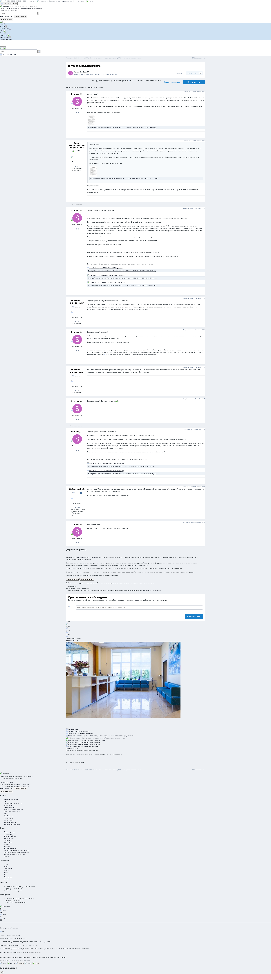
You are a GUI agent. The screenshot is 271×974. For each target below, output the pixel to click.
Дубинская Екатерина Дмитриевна (86, 557)
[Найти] (38, 13)
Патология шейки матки (12, 812)
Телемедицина (9, 877)
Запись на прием (6, 19)
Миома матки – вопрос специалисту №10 (102, 74)
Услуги (2, 26)
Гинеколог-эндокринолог (77, 302)
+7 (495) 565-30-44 (6, 16)
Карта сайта (4, 961)
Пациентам (4, 35)
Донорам (7, 879)
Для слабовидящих (10, 3)
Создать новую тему (172, 82)
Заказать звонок (20, 16)
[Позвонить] (1, 48)
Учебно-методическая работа (14, 855)
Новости (7, 840)
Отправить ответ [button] (193, 616)
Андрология (8, 805)
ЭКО (5, 801)
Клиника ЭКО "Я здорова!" (152, 590)
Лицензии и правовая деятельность (16, 850)
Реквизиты (8, 842)
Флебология (8, 816)
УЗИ (5, 814)
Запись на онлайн (87, 579)
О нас (2, 24)
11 (78, 112)
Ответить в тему (194, 82)
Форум (6, 870)
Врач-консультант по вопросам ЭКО (76, 145)
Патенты (7, 857)
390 (77, 166)
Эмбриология (9, 807)
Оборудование (9, 838)
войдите (138, 600)
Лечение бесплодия (11, 799)
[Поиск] (4, 48)
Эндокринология (10, 822)
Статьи (6, 873)
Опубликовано (194, 92)
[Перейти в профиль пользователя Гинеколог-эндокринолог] (77, 310)
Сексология (8, 820)
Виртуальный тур (72, 640)
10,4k (78, 507)
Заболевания (8, 875)
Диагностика (4, 28)
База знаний (4, 37)
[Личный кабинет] (1, 22)
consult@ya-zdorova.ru (21, 784)
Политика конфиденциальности (19, 961)
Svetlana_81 (84, 72)
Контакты (9, 39)
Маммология (8, 818)
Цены (1, 31)
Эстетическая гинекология (13, 810)
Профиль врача (77, 516)
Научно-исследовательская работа (16, 852)
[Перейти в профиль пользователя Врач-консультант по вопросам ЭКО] (77, 155)
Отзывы (2, 39)
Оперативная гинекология (13, 803)
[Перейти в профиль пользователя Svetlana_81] (70, 73)
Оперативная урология (12, 824)
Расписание (8, 868)
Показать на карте (6, 782)
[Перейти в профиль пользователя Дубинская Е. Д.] (77, 496)
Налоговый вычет (10, 848)
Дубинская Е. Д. (77, 489)
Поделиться (178, 73)
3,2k (78, 321)
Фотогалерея (8, 834)
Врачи (2, 33)
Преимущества (9, 832)
